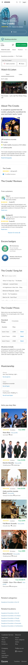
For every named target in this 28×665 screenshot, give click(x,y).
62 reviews (12, 551)
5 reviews (12, 460)
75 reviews (12, 430)
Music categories (19, 640)
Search (17, 637)
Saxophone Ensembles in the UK (10, 602)
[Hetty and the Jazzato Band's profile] (14, 483)
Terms (3, 640)
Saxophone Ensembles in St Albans (11, 616)
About (3, 651)
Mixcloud (23, 661)
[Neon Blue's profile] (14, 423)
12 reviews (5, 580)
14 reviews (12, 488)
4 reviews (12, 521)
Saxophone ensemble (8, 383)
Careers (4, 653)
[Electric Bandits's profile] (14, 453)
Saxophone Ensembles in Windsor (10, 621)
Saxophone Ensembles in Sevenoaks (11, 623)
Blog (16, 644)
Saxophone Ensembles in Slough (10, 618)
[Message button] (13, 45)
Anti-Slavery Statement (5, 656)
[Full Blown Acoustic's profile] (14, 514)
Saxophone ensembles (7, 56)
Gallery (17, 642)
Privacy (4, 642)
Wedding (13, 393)
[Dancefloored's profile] (14, 544)
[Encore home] (7, 2)
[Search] (16, 2)
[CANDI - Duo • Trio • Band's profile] (14, 574)
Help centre (5, 637)
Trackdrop (17, 661)
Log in (24, 2)
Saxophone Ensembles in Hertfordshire (12, 626)
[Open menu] (2, 2)
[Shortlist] (20, 2)
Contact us (4, 644)
